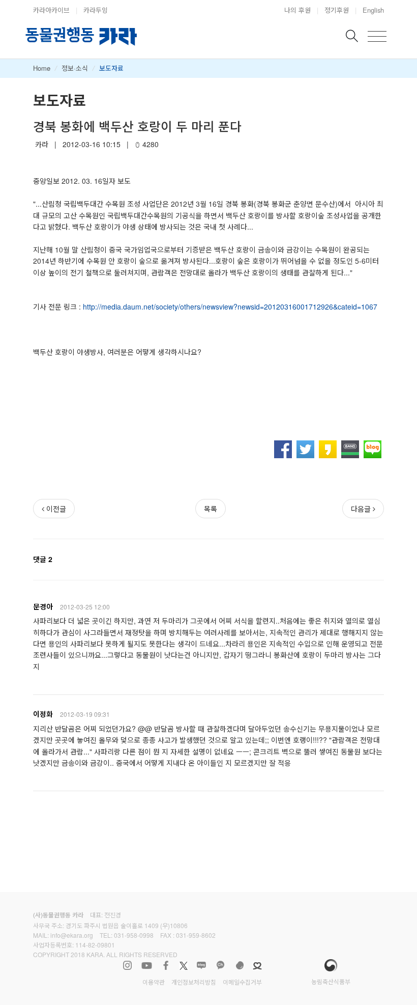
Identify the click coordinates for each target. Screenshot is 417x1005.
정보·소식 (75, 68)
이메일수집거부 (242, 982)
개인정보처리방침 (193, 982)
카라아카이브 (51, 10)
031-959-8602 (196, 935)
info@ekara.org (71, 935)
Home (41, 68)
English (373, 10)
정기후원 (336, 10)
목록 (210, 509)
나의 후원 (297, 10)
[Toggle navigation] (377, 36)
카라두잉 (95, 10)
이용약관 (153, 982)
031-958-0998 (134, 935)
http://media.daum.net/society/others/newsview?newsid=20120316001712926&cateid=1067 (230, 306)
